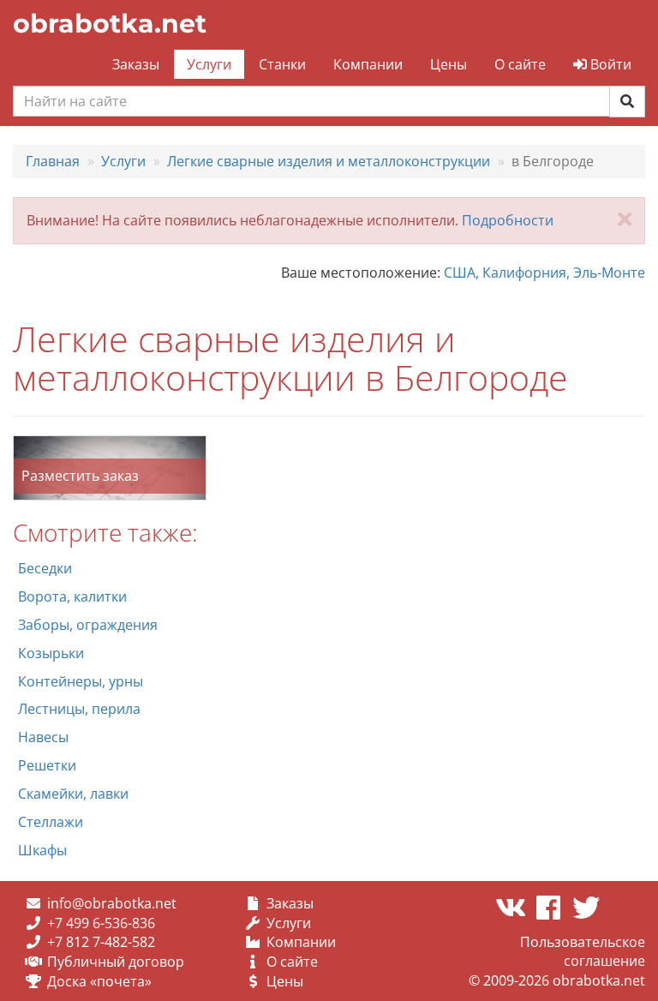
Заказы (135, 64)
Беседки (45, 568)
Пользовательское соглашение (582, 951)
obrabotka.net (109, 23)
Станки (282, 64)
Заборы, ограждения (88, 624)
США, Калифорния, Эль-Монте (544, 272)
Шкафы (42, 850)
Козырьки (51, 653)
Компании (368, 64)
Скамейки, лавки (73, 793)
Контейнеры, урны (80, 681)
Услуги (209, 64)
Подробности (507, 220)
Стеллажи (50, 821)
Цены (448, 64)
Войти (609, 64)
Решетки (47, 765)
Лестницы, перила (79, 708)
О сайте (520, 64)
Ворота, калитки (72, 596)
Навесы (43, 737)
